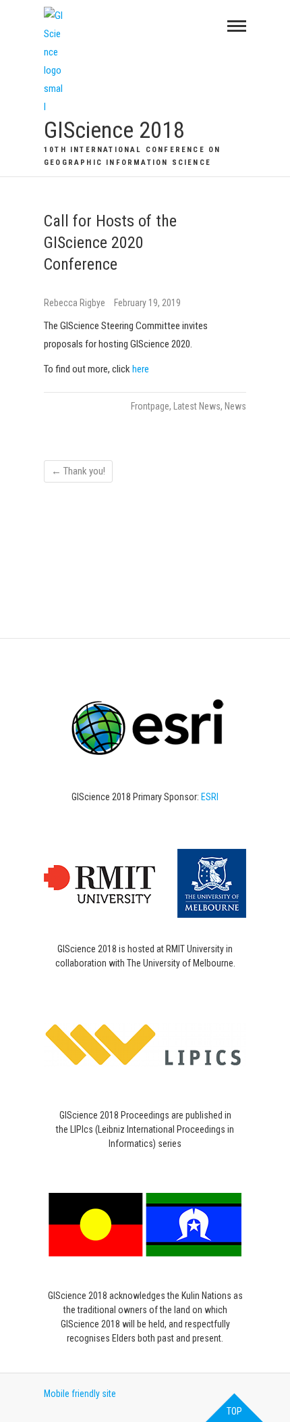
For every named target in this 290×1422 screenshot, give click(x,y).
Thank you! (78, 471)
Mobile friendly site (80, 1393)
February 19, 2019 (147, 302)
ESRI (210, 796)
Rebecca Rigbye (75, 302)
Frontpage (150, 406)
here (140, 369)
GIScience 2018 (114, 129)
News (235, 406)
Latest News (197, 406)
